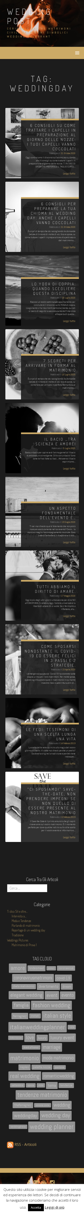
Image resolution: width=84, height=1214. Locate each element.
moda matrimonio (58, 1058)
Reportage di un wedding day (28, 930)
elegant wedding (26, 995)
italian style (57, 1016)
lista (71, 1027)
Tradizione (18, 935)
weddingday (25, 1115)
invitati (35, 1016)
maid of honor (31, 1047)
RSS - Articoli (25, 1144)
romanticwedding (59, 1076)
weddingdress (18, 1126)
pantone (59, 1067)
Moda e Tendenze (21, 921)
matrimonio (24, 1058)
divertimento (48, 986)
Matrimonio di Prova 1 (24, 945)
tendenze (66, 1085)
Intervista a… (19, 916)
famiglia (21, 1005)
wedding (62, 1105)
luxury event (62, 1037)
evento (68, 995)
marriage (51, 1047)
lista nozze (16, 1037)
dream (67, 986)
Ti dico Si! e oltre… (17, 911)
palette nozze (42, 1067)
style (40, 1085)
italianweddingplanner (37, 1027)
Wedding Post (29, 16)
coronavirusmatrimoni (33, 978)
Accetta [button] (36, 1207)
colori (51, 968)
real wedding (24, 1076)
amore (17, 968)
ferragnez (20, 1016)
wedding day (55, 1115)
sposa (31, 1085)
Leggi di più (54, 1207)
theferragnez (23, 1105)
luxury (42, 1037)
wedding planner (52, 1126)
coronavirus (66, 968)
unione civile (42, 1105)
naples (24, 1067)
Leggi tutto (69, 173)
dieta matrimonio (23, 986)
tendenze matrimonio (42, 1095)
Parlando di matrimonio (26, 925)
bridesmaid (36, 968)
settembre (17, 1085)
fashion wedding (51, 1005)
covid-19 (63, 978)
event (51, 995)
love (30, 1037)
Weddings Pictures (17, 940)
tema (52, 1085)
